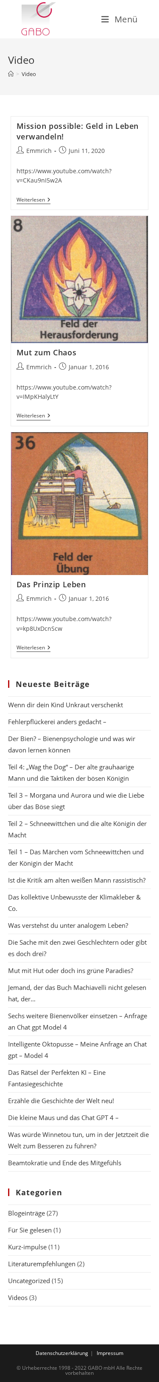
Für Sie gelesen (30, 1230)
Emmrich (39, 151)
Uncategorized (29, 1280)
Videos (18, 1297)
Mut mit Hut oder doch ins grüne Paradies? (70, 970)
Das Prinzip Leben (51, 584)
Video (29, 74)
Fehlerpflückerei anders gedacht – (59, 721)
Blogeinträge (26, 1213)
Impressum (110, 1353)
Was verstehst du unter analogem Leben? (68, 925)
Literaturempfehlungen (41, 1263)
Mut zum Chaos (47, 352)
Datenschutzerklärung (62, 1353)
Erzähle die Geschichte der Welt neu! (61, 1100)
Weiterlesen (33, 200)
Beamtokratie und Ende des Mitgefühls (64, 1162)
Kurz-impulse (27, 1247)
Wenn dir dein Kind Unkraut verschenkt (65, 705)
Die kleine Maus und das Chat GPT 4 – (63, 1117)
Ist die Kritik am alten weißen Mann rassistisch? (76, 880)
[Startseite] (11, 74)
